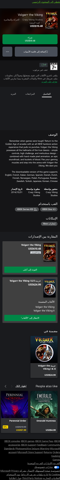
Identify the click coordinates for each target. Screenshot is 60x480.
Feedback (42, 444)
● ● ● (7, 51)
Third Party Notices (32, 478)
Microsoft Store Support (30, 452)
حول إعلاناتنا (15, 478)
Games (56, 459)
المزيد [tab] (13, 93)
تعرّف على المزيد (49, 81)
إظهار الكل (20, 386)
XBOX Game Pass (44, 441)
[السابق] (12, 386)
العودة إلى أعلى (30, 269)
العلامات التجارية (51, 478)
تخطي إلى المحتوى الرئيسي (46, 1)
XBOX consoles (12, 441)
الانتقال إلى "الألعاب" (30, 317)
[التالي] (5, 386)
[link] (44, 357)
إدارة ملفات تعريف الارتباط (34, 474)
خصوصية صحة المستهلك (47, 470)
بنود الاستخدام (13, 474)
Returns (48, 452)
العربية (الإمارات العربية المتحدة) (43, 463)
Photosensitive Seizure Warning (32, 448)
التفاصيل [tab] (47, 93)
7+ (45, 65)
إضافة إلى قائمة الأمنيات (35, 51)
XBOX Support (28, 444)
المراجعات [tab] (30, 93)
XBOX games (27, 441)
